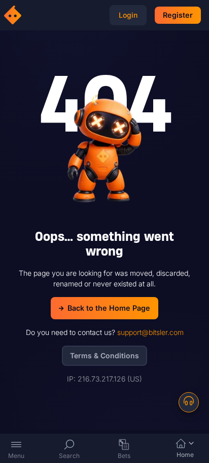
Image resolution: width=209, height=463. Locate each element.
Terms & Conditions (104, 355)
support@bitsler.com (150, 332)
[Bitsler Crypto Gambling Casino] (14, 15)
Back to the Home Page (108, 308)
